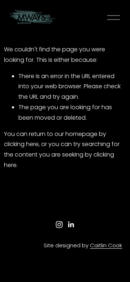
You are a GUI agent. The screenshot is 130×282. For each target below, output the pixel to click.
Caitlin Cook (106, 245)
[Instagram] (59, 224)
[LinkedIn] (70, 224)
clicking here (21, 144)
